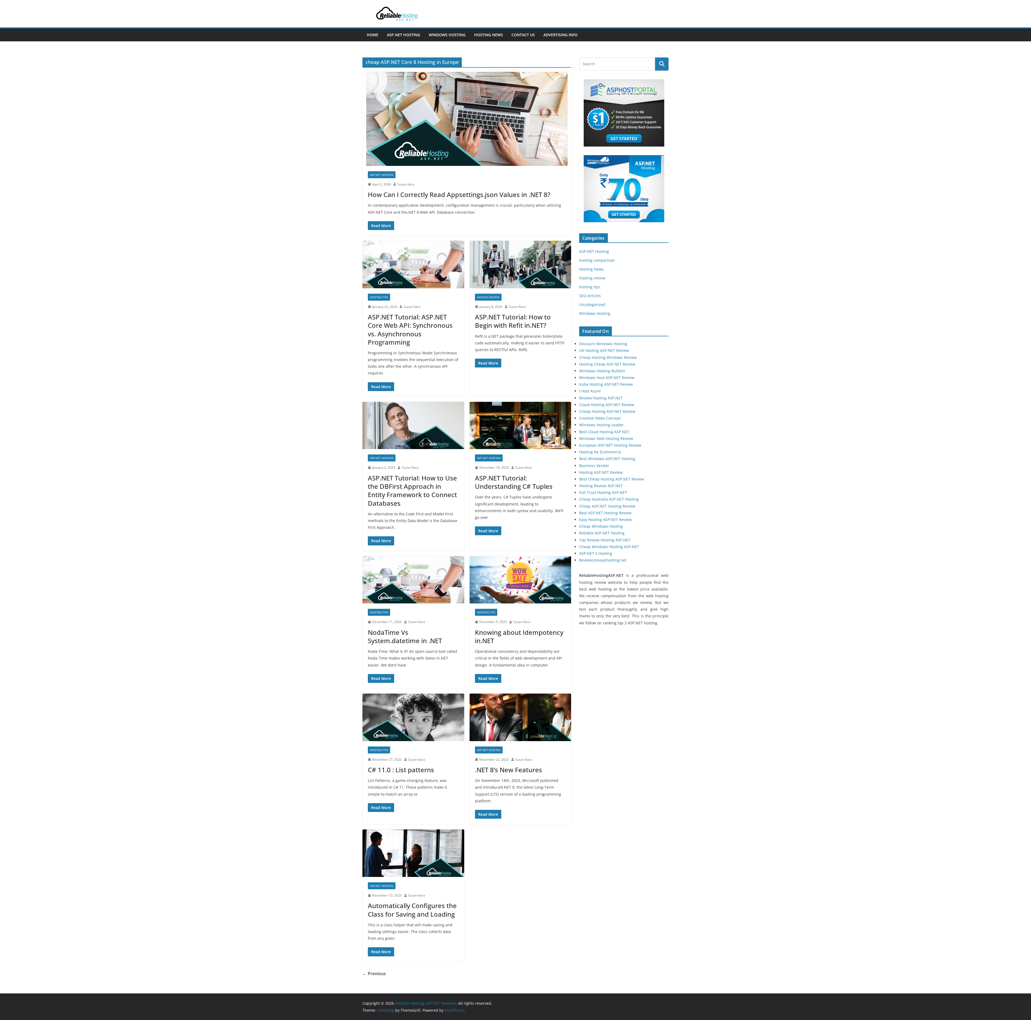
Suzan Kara (405, 184)
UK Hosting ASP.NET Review (604, 350)
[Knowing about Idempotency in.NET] (520, 580)
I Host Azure (590, 391)
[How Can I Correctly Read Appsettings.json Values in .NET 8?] (466, 119)
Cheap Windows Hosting (601, 526)
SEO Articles (590, 295)
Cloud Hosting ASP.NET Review (606, 404)
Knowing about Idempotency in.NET (519, 636)
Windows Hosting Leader (601, 424)
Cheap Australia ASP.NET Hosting (609, 499)
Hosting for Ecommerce (600, 451)
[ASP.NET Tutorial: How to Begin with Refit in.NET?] (520, 264)
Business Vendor (594, 465)
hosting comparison (597, 260)
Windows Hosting (447, 34)
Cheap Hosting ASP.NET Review (607, 411)
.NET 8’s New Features (508, 769)
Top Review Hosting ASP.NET (604, 539)
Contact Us (523, 34)
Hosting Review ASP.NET (601, 485)
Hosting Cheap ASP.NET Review (607, 364)
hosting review (488, 297)
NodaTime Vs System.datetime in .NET (405, 636)
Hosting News (488, 34)
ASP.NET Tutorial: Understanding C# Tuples (514, 482)
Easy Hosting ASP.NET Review (605, 519)
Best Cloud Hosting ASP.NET (604, 431)
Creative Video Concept (600, 418)
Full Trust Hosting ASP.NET (603, 492)
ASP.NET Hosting (403, 34)
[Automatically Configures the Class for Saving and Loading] (413, 853)
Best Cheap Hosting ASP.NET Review (611, 479)
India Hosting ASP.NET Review (606, 384)
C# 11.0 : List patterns (401, 769)
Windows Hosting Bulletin (602, 370)
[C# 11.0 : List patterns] (413, 717)
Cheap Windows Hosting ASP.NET (609, 546)
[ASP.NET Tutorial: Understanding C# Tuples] (520, 425)
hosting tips (379, 297)
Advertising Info (560, 34)
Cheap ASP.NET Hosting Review (607, 506)
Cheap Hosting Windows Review (608, 357)
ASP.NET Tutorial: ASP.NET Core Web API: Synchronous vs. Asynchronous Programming (410, 329)
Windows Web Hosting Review (606, 438)
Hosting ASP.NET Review (601, 472)
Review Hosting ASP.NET (601, 397)
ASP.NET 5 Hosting (595, 553)
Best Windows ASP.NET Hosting (607, 458)
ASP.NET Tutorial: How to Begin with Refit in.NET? (513, 321)
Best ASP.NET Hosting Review (605, 512)
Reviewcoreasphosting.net (602, 560)
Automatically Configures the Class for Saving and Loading (412, 909)
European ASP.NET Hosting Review (610, 445)
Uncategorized (592, 304)
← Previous (374, 974)
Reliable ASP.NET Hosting (602, 533)
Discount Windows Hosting (603, 343)
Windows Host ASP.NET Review (606, 377)
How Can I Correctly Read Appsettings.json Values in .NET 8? (459, 194)
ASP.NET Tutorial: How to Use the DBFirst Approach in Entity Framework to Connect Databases (412, 490)
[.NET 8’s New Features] (520, 717)
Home (372, 34)
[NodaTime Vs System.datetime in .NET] (413, 580)
